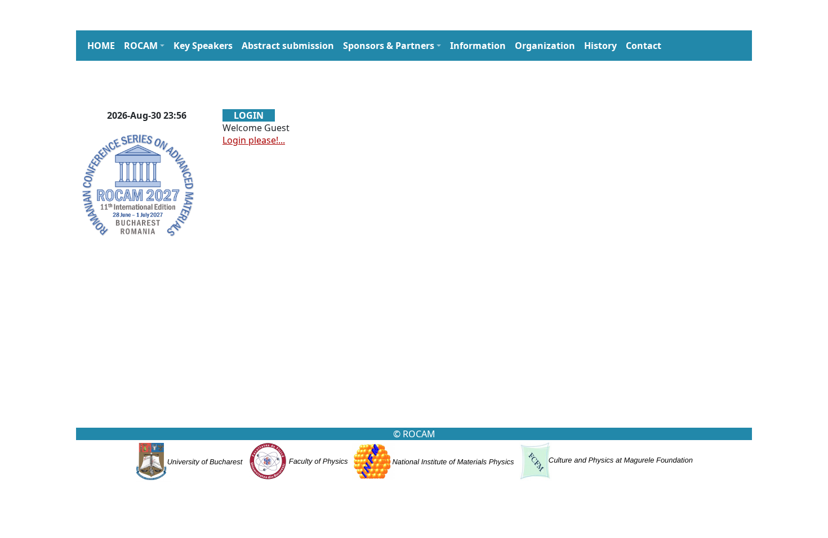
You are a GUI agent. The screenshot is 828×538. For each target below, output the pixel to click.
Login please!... (253, 140)
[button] (144, 45)
